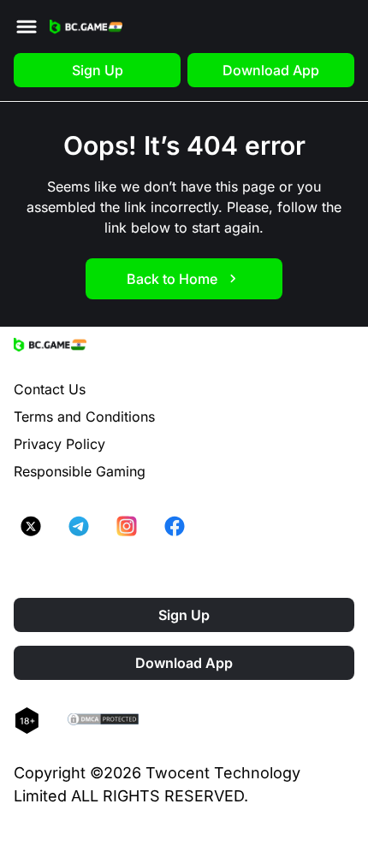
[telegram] (79, 526)
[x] (31, 526)
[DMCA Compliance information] (104, 721)
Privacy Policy (59, 443)
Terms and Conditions (84, 416)
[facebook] (174, 526)
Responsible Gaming (79, 471)
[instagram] (127, 526)
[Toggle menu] (26, 26)
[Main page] (86, 27)
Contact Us (50, 389)
